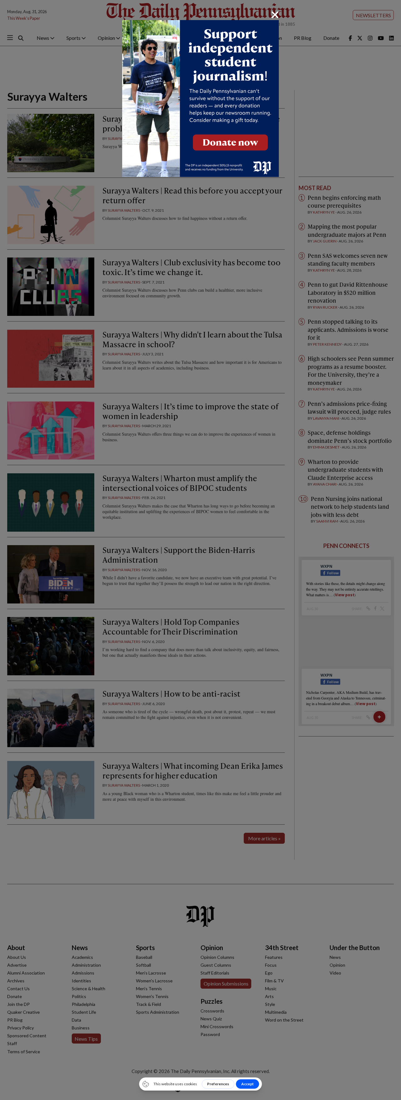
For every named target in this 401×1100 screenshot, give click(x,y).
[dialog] (200, 550)
